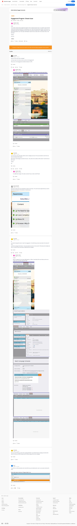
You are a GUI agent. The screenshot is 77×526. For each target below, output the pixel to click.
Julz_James (15, 238)
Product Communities (7, 4)
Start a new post (39, 47)
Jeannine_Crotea (16, 22)
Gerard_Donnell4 (16, 185)
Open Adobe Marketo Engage (60, 10)
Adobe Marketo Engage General (22, 4)
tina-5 (14, 465)
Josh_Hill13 (15, 55)
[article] (30, 61)
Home (2, 4)
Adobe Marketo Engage (14, 4)
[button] (70, 5)
